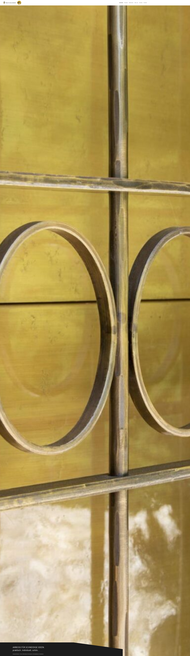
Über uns (136, 2)
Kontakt (145, 2)
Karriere (140, 2)
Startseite (121, 2)
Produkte (126, 2)
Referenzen (131, 2)
